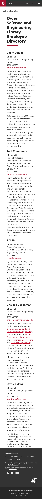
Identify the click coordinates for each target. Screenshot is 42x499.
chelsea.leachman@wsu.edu (20, 320)
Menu (39, 3)
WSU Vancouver (13, 460)
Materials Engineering (21, 343)
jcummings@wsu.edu (17, 174)
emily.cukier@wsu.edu (17, 68)
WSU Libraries (10, 11)
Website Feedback (12, 465)
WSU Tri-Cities (27, 457)
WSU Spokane (11, 457)
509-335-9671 (13, 469)
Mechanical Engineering (22, 340)
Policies (21, 494)
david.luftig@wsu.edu (17, 399)
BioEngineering (14, 329)
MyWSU (28, 494)
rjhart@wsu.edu (14, 258)
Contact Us (32, 463)
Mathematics (25, 337)
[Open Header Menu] (27, 3)
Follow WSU (21, 495)
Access (13, 494)
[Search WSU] (33, 3)
